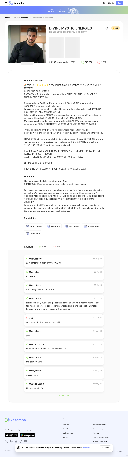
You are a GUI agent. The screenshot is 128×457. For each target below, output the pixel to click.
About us (96, 433)
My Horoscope (68, 433)
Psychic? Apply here (100, 441)
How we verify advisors (101, 437)
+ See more (64, 395)
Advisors (66, 425)
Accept (105, 448)
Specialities (66, 429)
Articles (65, 437)
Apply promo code (99, 425)
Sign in (111, 3)
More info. (87, 448)
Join (119, 3)
